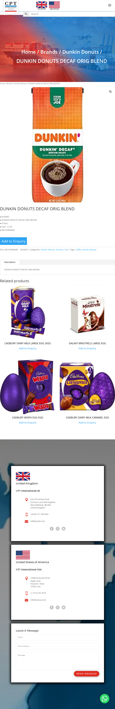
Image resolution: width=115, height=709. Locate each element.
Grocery (59, 249)
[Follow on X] (57, 529)
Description (9, 262)
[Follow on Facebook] (51, 529)
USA (66, 249)
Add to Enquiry (13, 241)
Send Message (86, 673)
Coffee (78, 249)
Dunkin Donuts (80, 51)
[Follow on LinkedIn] (63, 529)
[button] (110, 91)
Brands (49, 51)
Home (28, 51)
